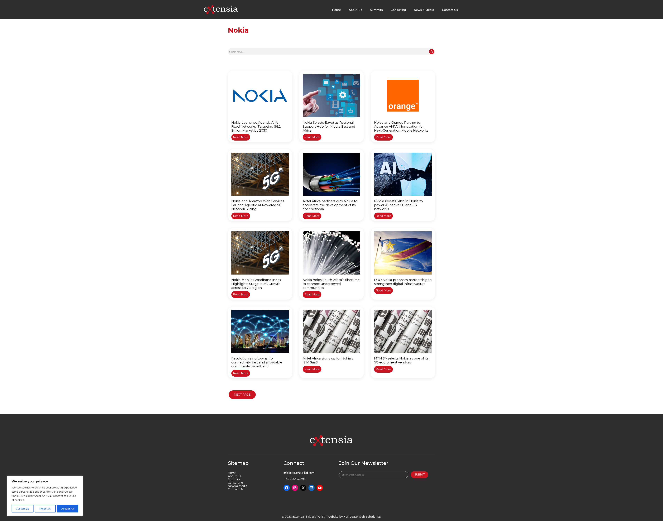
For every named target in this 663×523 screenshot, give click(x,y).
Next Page (242, 394)
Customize (22, 508)
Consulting (398, 10)
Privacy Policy (315, 516)
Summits (376, 10)
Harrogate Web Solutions (361, 516)
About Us (355, 10)
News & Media (424, 10)
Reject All (45, 508)
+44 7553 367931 (295, 479)
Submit (419, 474)
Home (336, 10)
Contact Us (450, 10)
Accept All (67, 508)
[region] (45, 496)
